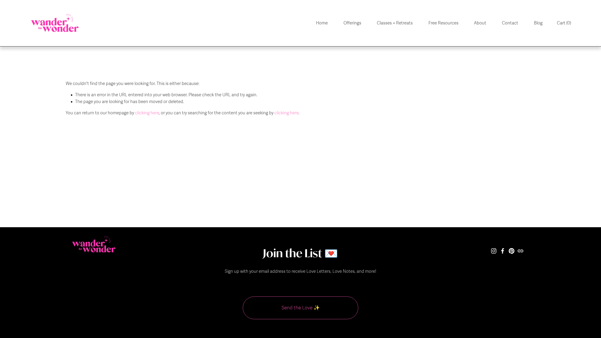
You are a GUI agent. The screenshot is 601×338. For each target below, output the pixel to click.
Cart (564, 23)
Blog (538, 23)
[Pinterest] (511, 251)
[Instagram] (494, 251)
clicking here (147, 112)
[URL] (520, 251)
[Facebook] (502, 251)
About (480, 23)
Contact (510, 23)
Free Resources (443, 23)
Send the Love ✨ (300, 308)
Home (322, 23)
